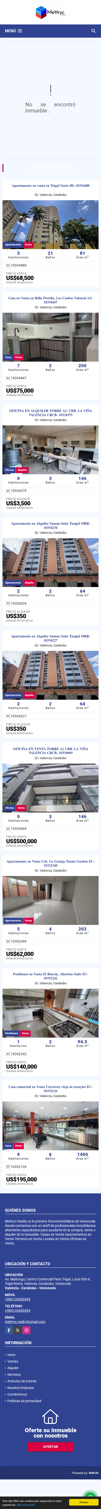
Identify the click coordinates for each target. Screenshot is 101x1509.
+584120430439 (17, 1299)
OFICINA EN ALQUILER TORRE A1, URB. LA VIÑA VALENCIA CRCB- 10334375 (50, 413)
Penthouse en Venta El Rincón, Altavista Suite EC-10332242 (50, 976)
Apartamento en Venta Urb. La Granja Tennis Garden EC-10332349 (51, 863)
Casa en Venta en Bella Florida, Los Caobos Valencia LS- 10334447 (50, 300)
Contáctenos (17, 1394)
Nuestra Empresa (20, 1388)
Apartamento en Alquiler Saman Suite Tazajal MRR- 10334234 (50, 525)
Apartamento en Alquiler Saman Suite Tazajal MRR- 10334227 (50, 638)
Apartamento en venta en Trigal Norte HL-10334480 (50, 186)
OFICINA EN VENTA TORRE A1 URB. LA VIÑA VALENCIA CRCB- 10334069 (50, 751)
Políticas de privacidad (24, 1401)
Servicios (14, 1374)
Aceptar (83, 1502)
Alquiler (13, 1368)
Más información (26, 1505)
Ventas (12, 1361)
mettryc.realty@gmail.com (25, 1322)
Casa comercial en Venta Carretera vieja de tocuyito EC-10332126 (51, 1089)
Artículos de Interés (22, 1381)
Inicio (11, 1355)
